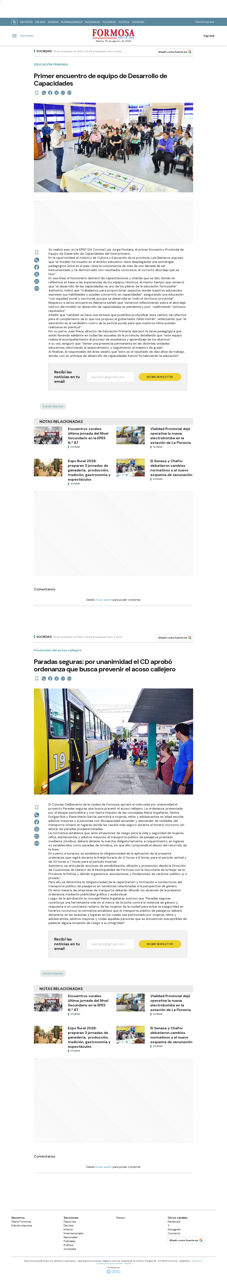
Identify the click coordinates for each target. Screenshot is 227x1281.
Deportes (26, 22)
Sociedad (138, 22)
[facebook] (50, 93)
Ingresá (209, 36)
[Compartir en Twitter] (56, 93)
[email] (63, 93)
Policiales (109, 22)
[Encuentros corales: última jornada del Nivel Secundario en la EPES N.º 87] (48, 435)
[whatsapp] (44, 93)
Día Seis (40, 22)
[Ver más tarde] (37, 93)
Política (124, 22)
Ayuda (127, 1263)
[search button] (14, 22)
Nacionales (92, 22)
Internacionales (71, 22)
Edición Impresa (204, 21)
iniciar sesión (103, 600)
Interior (53, 22)
